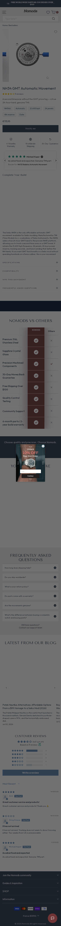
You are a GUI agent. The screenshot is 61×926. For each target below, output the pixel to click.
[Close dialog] (43, 446)
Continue (30, 476)
